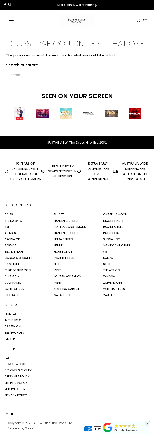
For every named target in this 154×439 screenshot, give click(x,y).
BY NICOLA (12, 264)
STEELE (107, 264)
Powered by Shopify (21, 428)
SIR (105, 252)
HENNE (58, 245)
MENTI (58, 283)
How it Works (15, 364)
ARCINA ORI (12, 239)
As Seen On (13, 326)
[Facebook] (5, 5)
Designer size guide (18, 370)
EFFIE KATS (12, 295)
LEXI (56, 264)
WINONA (109, 276)
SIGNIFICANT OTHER (116, 245)
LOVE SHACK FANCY (67, 276)
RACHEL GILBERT (114, 227)
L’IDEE (57, 270)
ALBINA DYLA (13, 221)
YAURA (107, 295)
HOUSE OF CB (63, 252)
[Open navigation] (23, 20)
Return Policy (15, 389)
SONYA (108, 258)
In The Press (13, 320)
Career (10, 339)
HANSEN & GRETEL (66, 221)
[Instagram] (9, 5)
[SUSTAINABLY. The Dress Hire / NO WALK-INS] (108, 432)
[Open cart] (145, 20)
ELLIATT (59, 214)
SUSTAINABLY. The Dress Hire (52, 423)
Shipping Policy (16, 383)
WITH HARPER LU (114, 289)
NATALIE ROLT (63, 295)
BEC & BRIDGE (14, 252)
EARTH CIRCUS (14, 289)
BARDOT (10, 245)
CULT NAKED (13, 283)
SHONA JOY (111, 239)
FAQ (7, 358)
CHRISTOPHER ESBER (18, 270)
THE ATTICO (111, 270)
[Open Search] (138, 20)
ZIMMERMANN (112, 283)
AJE (7, 227)
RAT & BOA (111, 233)
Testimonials (14, 333)
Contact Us (14, 314)
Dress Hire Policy (17, 376)
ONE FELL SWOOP (115, 214)
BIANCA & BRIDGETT (18, 258)
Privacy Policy (16, 395)
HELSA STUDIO (63, 239)
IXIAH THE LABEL (64, 258)
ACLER (9, 214)
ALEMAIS (10, 233)
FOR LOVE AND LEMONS (70, 227)
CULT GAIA (12, 276)
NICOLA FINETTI (113, 221)
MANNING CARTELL (66, 289)
